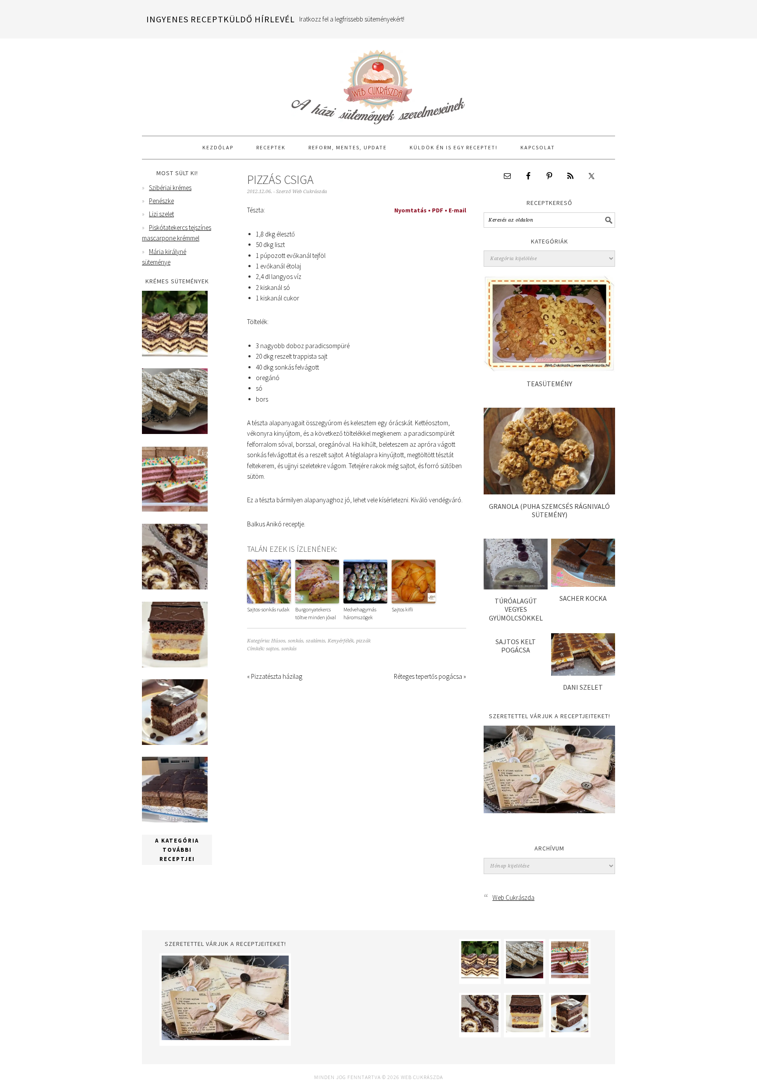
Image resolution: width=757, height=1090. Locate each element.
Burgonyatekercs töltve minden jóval (315, 613)
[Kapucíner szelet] (175, 742)
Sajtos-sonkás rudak (268, 609)
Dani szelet (583, 687)
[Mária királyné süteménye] (175, 665)
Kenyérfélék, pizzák (349, 641)
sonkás (289, 649)
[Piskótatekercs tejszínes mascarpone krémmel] (175, 587)
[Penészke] (175, 431)
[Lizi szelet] (175, 509)
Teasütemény (549, 383)
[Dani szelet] (583, 673)
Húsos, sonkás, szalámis (298, 641)
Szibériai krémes (170, 187)
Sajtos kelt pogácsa (515, 645)
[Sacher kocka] (583, 584)
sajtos (272, 649)
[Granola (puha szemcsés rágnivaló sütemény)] (549, 492)
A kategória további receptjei (177, 850)
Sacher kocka (583, 598)
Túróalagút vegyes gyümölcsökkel (516, 609)
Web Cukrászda (378, 83)
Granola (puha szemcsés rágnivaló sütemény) (549, 510)
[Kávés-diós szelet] (175, 820)
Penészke (161, 201)
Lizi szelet (161, 214)
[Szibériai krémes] (175, 354)
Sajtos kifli (402, 609)
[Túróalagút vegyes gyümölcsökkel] (516, 587)
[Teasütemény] (549, 369)
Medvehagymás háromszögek (359, 613)
